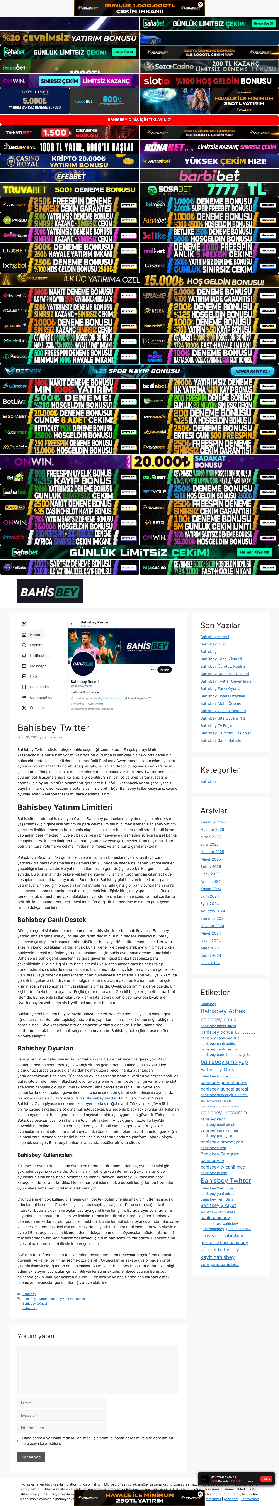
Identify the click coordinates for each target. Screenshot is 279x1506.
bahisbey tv (212, 1160)
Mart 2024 (210, 948)
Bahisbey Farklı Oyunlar (221, 688)
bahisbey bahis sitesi (218, 1026)
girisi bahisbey (238, 1229)
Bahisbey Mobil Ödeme (221, 703)
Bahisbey (29, 1294)
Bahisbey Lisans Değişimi (223, 696)
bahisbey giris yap (224, 1061)
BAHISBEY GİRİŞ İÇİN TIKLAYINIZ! (140, 119)
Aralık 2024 (211, 881)
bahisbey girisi (238, 1054)
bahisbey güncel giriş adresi (224, 1095)
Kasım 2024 (211, 889)
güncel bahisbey (220, 1250)
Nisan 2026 (211, 837)
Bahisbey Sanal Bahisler (222, 740)
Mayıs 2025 (211, 859)
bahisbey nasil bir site (219, 1124)
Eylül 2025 (210, 844)
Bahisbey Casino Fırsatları (223, 711)
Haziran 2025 (212, 852)
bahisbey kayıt (213, 1119)
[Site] (69, 204)
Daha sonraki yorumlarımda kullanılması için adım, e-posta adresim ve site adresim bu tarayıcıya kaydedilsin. (97, 1441)
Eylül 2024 (210, 903)
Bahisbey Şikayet (218, 1205)
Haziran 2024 (212, 926)
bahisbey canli (247, 1032)
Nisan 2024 (211, 940)
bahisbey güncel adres (224, 1082)
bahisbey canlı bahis (218, 1043)
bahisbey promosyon (222, 1142)
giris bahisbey (212, 1229)
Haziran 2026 (212, 829)
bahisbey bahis (218, 1019)
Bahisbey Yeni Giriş (217, 1199)
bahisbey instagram (224, 1113)
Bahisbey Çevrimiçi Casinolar (226, 733)
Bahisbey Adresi (215, 637)
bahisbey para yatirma (219, 1130)
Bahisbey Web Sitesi (218, 1188)
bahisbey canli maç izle (220, 1038)
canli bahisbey (215, 1217)
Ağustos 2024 (213, 911)
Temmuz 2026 (213, 822)
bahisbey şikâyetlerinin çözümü (218, 1211)
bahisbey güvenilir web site (216, 1100)
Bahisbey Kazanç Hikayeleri (225, 674)
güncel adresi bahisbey (224, 1242)
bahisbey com (212, 1054)
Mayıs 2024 (211, 933)
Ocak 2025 (210, 874)
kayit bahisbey (218, 1257)
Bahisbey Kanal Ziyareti (221, 659)
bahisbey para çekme (218, 1135)
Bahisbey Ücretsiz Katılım (223, 666)
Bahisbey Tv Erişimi (217, 725)
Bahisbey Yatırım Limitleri (66, 1299)
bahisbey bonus (217, 1032)
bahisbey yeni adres (217, 1193)
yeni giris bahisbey (220, 1264)
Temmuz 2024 (213, 918)
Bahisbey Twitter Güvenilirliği (226, 681)
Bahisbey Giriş (213, 644)
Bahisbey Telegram (220, 1154)
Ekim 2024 (210, 896)
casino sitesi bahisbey (219, 1223)
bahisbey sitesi (213, 1148)
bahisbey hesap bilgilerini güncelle (220, 1106)
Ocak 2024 (210, 963)
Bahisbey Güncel (34, 1303)
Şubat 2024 (211, 955)
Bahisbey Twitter (34, 1299)
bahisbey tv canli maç (223, 1167)
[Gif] (139, 280)
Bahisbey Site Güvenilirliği (223, 718)
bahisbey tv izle (214, 1173)
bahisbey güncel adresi (224, 1089)
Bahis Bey (29, 1308)
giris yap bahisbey (222, 1236)
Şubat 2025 (211, 866)
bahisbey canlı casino (219, 1049)
